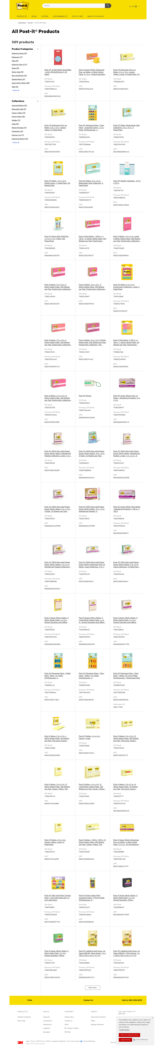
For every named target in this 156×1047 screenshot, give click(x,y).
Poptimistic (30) (17, 131)
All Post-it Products (24, 1017)
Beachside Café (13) (19, 109)
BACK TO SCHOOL (96, 16)
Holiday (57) (16, 120)
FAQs (29, 1000)
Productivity (47, 1024)
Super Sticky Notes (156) (21, 83)
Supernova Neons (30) (20, 139)
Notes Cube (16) (17, 72)
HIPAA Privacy (40, 1041)
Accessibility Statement (59, 1041)
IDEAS (34, 16)
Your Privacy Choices (73, 1041)
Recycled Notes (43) (19, 76)
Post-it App (21, 1021)
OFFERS (44, 16)
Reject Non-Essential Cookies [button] (129, 1035)
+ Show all (15, 90)
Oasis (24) (15, 124)
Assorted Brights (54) (19, 106)
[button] (140, 1040)
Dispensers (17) (17, 57)
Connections (47, 1021)
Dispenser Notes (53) (19, 53)
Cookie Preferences (89, 1041)
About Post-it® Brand (98, 1017)
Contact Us (88, 1000)
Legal (27, 1041)
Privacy (32, 1041)
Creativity (46, 1028)
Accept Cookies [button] (125, 1040)
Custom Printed (72, 1028)
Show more (93, 987)
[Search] (108, 5)
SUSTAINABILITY (60, 16)
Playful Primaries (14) (19, 128)
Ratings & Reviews (97, 1024)
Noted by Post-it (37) (19, 65)
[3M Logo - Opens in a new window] (22, 6)
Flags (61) (15, 61)
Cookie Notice (124, 1030)
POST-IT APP (77, 16)
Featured (46, 1017)
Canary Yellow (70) (18, 113)
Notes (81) (15, 68)
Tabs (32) (15, 87)
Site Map (67, 1032)
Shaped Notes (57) (18, 79)
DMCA (48, 1041)
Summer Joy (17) (18, 135)
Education (46, 1032)
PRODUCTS (22, 16)
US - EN (131, 6)
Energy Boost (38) (18, 117)
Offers (93, 1021)
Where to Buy (69, 1017)
